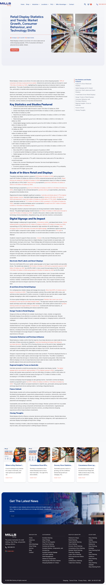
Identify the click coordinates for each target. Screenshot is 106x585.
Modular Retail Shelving (75, 550)
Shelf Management (47, 556)
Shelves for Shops (74, 537)
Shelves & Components (49, 558)
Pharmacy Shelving (74, 552)
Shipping (65, 580)
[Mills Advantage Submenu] (67, 4)
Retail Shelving (73, 540)
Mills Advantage (61, 4)
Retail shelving (31, 182)
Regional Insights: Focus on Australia (83, 104)
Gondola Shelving (47, 537)
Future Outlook (79, 107)
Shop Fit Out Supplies (48, 542)
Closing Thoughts (80, 110)
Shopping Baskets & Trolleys (50, 562)
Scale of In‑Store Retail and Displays (83, 84)
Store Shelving (73, 544)
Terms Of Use (73, 580)
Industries (35, 4)
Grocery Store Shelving (75, 546)
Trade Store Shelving (75, 562)
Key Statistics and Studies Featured (83, 80)
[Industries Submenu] (39, 4)
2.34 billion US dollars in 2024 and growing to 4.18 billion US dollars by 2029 (32, 270)
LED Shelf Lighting (47, 554)
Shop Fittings (46, 540)
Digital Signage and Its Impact (84, 88)
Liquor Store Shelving (75, 554)
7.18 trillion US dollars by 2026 (18, 85)
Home (22, 4)
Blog (30, 550)
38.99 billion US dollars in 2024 (44, 176)
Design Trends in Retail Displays (84, 97)
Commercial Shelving (48, 546)
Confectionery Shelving (75, 560)
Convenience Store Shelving (77, 548)
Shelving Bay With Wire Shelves (51, 560)
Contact (71, 4)
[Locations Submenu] (48, 4)
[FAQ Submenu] (54, 4)
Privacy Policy (82, 580)
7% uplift (58, 230)
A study (39, 238)
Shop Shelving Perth (94, 566)
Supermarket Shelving (75, 542)
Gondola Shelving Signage (49, 552)
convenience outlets (42, 222)
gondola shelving (43, 189)
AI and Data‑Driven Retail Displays (85, 94)
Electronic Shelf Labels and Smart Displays (85, 91)
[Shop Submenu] (30, 4)
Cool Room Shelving (48, 544)
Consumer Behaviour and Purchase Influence (82, 100)
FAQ (51, 4)
